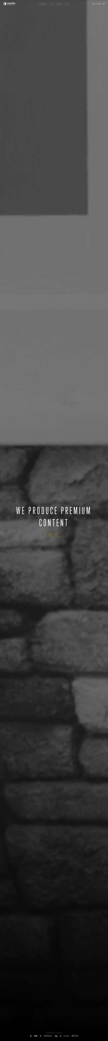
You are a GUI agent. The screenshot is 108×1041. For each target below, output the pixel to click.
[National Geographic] (66, 1036)
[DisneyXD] (55, 1036)
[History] (60, 1036)
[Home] (9, 3)
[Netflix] (75, 1036)
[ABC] (31, 1036)
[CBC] (41, 1036)
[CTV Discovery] (48, 1036)
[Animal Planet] (35, 1036)
